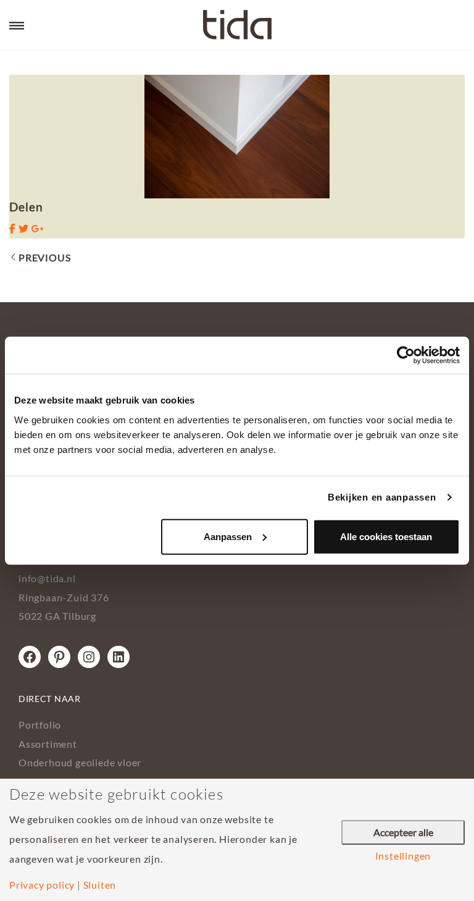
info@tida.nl (47, 578)
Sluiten (100, 885)
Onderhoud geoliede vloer (80, 762)
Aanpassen (228, 536)
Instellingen (403, 856)
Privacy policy (42, 885)
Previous (44, 257)
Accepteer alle (403, 832)
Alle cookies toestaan (386, 536)
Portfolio (40, 724)
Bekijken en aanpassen (382, 497)
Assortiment (48, 744)
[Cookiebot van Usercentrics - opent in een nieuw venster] (406, 355)
